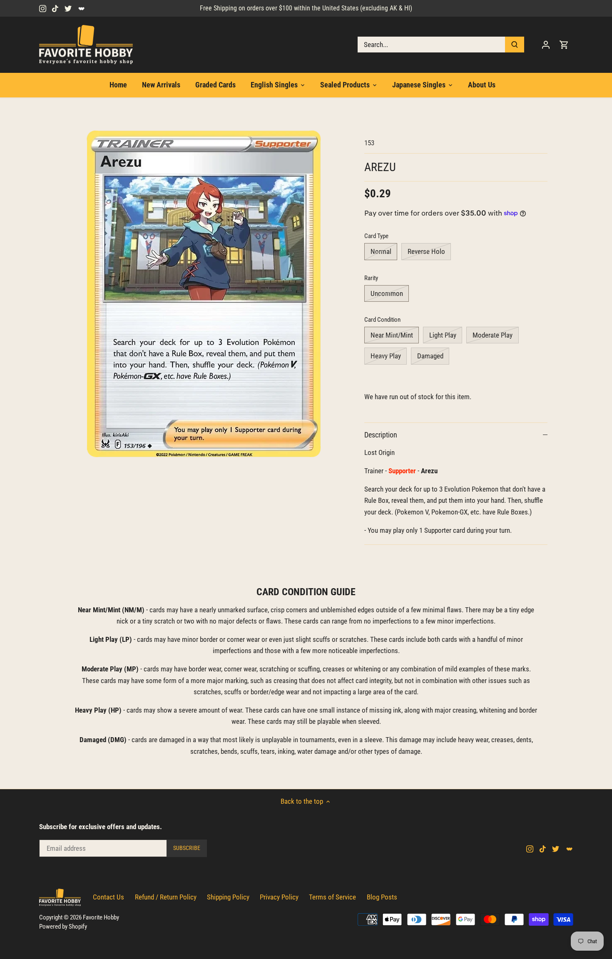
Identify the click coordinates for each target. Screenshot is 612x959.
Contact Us (108, 897)
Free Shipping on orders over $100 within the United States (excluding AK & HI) (306, 8)
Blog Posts (382, 897)
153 (369, 143)
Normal (381, 251)
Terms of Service (332, 897)
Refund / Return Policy (166, 897)
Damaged (430, 356)
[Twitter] (68, 8)
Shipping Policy (228, 897)
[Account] (546, 44)
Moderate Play (492, 335)
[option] (204, 294)
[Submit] (514, 44)
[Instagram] (42, 8)
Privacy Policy (279, 897)
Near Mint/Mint (392, 335)
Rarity (371, 278)
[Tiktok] (55, 8)
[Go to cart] (564, 44)
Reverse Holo (426, 251)
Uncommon (387, 293)
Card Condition (382, 319)
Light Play (442, 335)
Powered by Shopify (63, 926)
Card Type (376, 236)
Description (380, 434)
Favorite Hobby (101, 917)
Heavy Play (386, 356)
